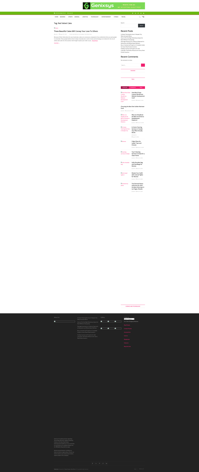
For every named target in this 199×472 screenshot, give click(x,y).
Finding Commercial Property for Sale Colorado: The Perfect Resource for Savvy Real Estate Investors (133, 50)
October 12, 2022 (140, 100)
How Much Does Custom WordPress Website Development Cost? (138, 95)
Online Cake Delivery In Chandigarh (76, 34)
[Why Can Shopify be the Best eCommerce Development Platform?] (126, 115)
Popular (125, 87)
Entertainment (106, 16)
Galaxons (126, 343)
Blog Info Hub (127, 346)
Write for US (70, 13)
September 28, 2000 (130, 110)
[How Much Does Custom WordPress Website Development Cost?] (126, 92)
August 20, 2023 (63, 34)
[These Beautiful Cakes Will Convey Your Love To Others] (86, 28)
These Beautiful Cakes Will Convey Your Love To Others (76, 31)
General (76, 16)
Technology (94, 16)
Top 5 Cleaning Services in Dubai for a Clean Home (138, 153)
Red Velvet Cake (88, 34)
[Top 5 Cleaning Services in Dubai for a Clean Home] (126, 152)
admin (56, 34)
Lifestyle (85, 16)
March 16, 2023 (140, 157)
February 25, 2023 (140, 147)
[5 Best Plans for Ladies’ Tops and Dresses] (123, 141)
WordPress (73, 469)
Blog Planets (127, 325)
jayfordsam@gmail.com (60, 13)
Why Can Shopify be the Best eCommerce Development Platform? (138, 117)
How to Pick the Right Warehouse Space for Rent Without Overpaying (87, 322)
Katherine (134, 134)
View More (58, 43)
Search (122, 23)
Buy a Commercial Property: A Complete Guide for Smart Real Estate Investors (87, 331)
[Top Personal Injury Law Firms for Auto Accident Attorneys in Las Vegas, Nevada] (126, 183)
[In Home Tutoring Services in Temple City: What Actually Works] (126, 127)
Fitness (116, 16)
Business (62, 16)
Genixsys (56, 469)
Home (56, 16)
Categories (126, 317)
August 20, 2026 (135, 136)
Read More (95, 40)
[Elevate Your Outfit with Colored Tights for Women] (126, 173)
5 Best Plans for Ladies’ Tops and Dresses (136, 143)
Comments (133, 87)
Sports (70, 16)
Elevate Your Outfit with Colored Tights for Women (137, 174)
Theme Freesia (67, 469)
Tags (141, 87)
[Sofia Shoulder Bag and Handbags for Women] (126, 162)
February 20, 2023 (140, 122)
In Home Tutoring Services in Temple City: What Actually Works (137, 129)
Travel (123, 16)
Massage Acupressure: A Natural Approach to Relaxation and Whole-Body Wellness (87, 327)
